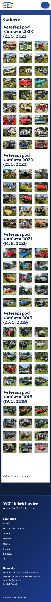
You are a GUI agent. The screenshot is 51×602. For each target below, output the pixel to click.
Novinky (7, 538)
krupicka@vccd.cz (12, 580)
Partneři (7, 549)
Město (6, 544)
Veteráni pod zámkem (14, 528)
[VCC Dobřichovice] (7, 5)
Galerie (6, 533)
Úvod (5, 523)
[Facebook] (4, 559)
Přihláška (7, 554)
